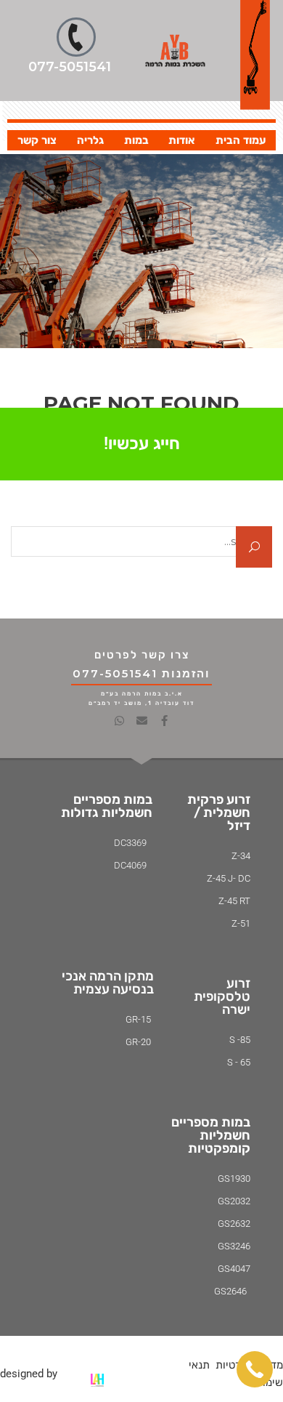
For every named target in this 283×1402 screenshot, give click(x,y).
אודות (181, 140)
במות (136, 140)
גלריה (90, 140)
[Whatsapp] (119, 720)
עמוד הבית (241, 140)
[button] (255, 1369)
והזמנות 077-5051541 (141, 673)
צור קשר (37, 140)
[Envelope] (141, 720)
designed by (28, 1373)
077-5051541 (69, 67)
